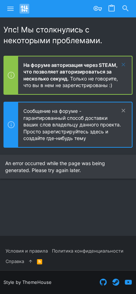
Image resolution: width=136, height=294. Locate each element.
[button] (10, 8)
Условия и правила (27, 251)
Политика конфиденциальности (87, 251)
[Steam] (116, 282)
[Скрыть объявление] (123, 65)
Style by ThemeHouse (27, 282)
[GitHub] (103, 282)
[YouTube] (128, 282)
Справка (15, 261)
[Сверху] (30, 261)
